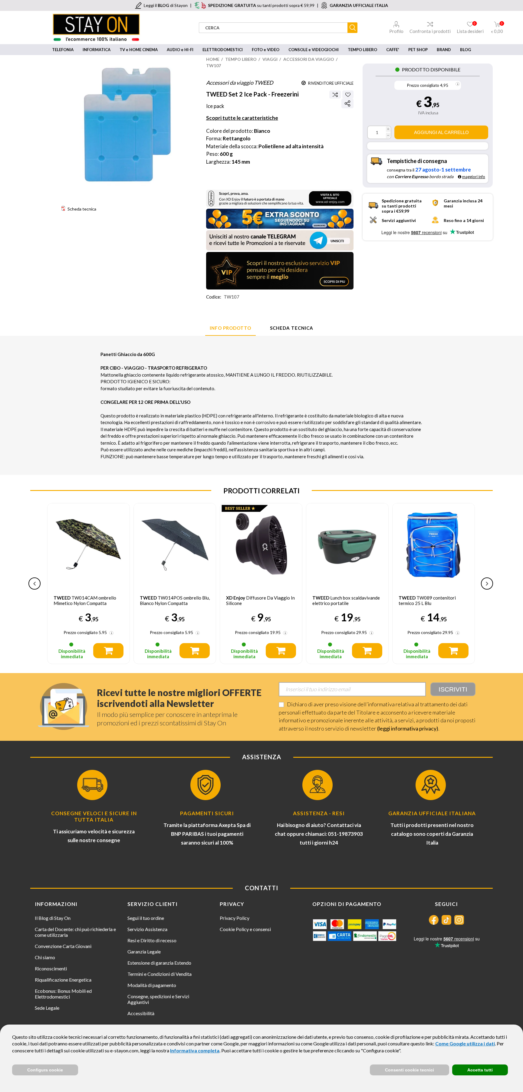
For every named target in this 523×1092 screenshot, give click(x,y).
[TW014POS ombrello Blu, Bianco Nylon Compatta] (89, 544)
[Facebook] (434, 920)
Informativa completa (194, 1050)
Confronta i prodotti (430, 31)
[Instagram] (459, 920)
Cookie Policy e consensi (245, 929)
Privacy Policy (234, 918)
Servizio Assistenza (147, 929)
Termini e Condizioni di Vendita (159, 974)
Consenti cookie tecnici (409, 1069)
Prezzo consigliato (423, 85)
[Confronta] (335, 95)
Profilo (396, 31)
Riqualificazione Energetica (63, 979)
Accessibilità (140, 1013)
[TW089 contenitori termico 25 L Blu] (347, 544)
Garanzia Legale (144, 951)
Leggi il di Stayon (166, 5)
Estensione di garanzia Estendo (159, 963)
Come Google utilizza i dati (465, 1043)
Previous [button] (34, 583)
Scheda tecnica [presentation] (291, 328)
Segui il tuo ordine (145, 918)
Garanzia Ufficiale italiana (432, 813)
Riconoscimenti (51, 968)
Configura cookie (45, 1069)
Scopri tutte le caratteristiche (242, 118)
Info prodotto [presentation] (230, 328)
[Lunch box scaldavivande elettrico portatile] (261, 544)
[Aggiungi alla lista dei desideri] (348, 94)
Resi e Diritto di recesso (151, 940)
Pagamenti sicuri (207, 813)
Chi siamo (45, 957)
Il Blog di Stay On (53, 918)
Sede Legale (47, 1008)
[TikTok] (446, 920)
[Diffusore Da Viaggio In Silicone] (175, 544)
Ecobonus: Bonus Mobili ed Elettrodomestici (63, 993)
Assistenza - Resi (319, 813)
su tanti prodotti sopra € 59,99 (261, 5)
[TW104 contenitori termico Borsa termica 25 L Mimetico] (434, 544)
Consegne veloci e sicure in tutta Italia (94, 816)
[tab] (230, 328)
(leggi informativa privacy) (407, 728)
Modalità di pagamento (151, 985)
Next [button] (487, 583)
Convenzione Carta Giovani (63, 946)
